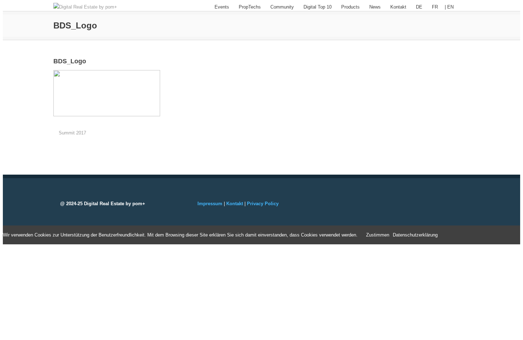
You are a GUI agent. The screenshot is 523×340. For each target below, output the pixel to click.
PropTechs (250, 7)
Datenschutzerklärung (415, 235)
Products (350, 7)
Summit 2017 (72, 133)
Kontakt (398, 7)
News (375, 7)
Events (222, 7)
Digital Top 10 (317, 7)
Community (282, 7)
